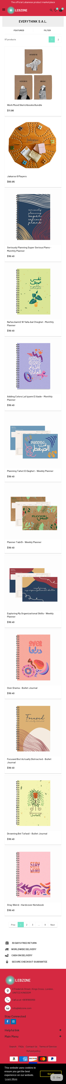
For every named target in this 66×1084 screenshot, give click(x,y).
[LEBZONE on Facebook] (7, 1021)
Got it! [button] (51, 1074)
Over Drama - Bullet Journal (22, 687)
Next (52, 924)
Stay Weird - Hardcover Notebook (25, 904)
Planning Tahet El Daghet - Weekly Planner (30, 470)
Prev (13, 924)
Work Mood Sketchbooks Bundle (24, 104)
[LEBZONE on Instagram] (13, 1021)
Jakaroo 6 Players (17, 176)
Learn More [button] (11, 1079)
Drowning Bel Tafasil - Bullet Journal (27, 833)
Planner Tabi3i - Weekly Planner (24, 542)
